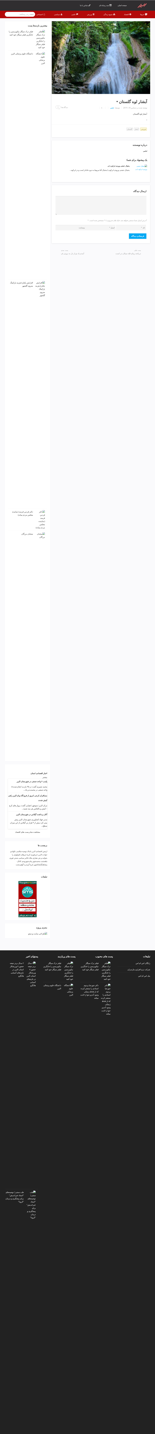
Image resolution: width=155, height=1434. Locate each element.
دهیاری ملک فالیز (31, 858)
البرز (33, 851)
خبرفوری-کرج (32, 855)
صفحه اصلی (122, 5)
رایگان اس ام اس (143, 963)
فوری (11, 858)
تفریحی (143, 129)
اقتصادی (39, 851)
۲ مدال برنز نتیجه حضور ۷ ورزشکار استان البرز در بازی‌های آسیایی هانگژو (17, 969)
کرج (31, 865)
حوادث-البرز (42, 855)
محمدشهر (36, 861)
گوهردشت (20, 865)
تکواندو (13, 851)
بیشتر (45, 777)
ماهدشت (44, 861)
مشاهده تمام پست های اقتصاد (27, 832)
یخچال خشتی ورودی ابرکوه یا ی (119, 166)
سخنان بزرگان (27, 534)
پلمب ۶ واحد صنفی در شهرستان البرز (32, 781)
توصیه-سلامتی (21, 851)
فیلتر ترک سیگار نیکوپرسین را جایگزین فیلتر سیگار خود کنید (90, 966)
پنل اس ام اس (144, 975)
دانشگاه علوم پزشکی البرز (22, 54)
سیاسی (21, 858)
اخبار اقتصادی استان (39, 773)
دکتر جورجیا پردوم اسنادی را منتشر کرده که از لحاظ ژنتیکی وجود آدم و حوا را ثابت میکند (89, 991)
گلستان (129, 129)
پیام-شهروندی (27, 861)
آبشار (136, 129)
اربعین (45, 851)
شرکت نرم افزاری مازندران (138, 969)
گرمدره (27, 865)
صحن (16, 858)
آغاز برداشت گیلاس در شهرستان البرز (31, 814)
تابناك (29, 851)
